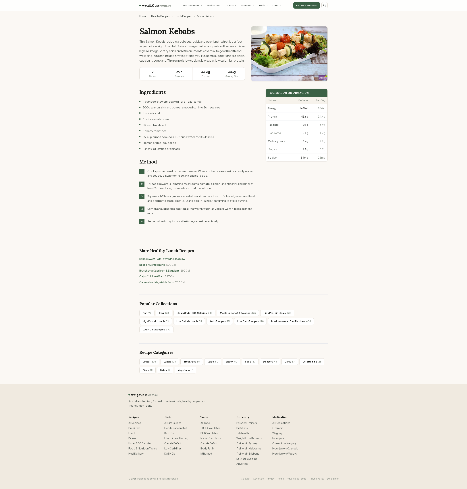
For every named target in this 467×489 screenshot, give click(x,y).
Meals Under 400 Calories (238, 312)
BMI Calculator (209, 433)
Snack (231, 361)
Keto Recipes (219, 321)
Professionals (191, 5)
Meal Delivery (136, 453)
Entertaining (311, 361)
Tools (262, 5)
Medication (213, 5)
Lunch (170, 361)
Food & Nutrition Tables (142, 448)
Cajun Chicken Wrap (156, 276)
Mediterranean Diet (175, 428)
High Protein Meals (277, 312)
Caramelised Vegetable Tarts (162, 282)
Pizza (147, 370)
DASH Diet (170, 453)
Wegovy (277, 433)
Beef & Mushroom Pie (157, 264)
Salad (212, 361)
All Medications (281, 422)
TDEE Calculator (210, 428)
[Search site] (324, 5)
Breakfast (192, 361)
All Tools (205, 422)
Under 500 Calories (140, 443)
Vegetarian (185, 370)
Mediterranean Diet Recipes (291, 321)
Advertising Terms (296, 478)
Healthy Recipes (160, 16)
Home (142, 16)
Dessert (270, 361)
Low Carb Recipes (250, 321)
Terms (280, 478)
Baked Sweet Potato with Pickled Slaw (162, 258)
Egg (164, 312)
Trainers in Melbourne (248, 448)
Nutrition (246, 5)
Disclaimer (333, 478)
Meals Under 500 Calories (194, 312)
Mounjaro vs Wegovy (284, 453)
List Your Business (306, 5)
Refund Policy (316, 478)
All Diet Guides (172, 422)
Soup (250, 361)
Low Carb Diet (172, 448)
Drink (290, 361)
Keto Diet (170, 433)
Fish (146, 312)
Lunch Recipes (183, 16)
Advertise (242, 463)
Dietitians (242, 428)
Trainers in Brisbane (247, 453)
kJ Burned (206, 453)
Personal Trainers (246, 422)
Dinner (149, 361)
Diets (230, 5)
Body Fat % (207, 448)
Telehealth (242, 433)
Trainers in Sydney (247, 443)
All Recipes (134, 422)
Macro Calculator (210, 438)
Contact (245, 478)
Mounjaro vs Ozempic (285, 448)
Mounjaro (278, 438)
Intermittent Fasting (176, 438)
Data (275, 5)
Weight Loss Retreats (249, 438)
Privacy (270, 478)
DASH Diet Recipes (156, 329)
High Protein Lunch (155, 321)
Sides (165, 370)
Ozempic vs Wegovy (284, 443)
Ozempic (277, 428)
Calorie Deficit (172, 443)
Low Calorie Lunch (189, 321)
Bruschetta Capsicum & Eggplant (164, 270)
